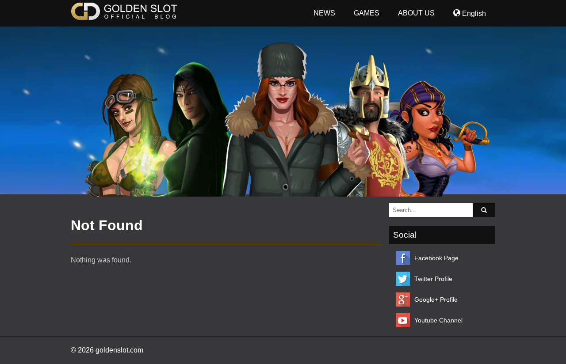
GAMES (366, 13)
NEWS (324, 13)
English (473, 13)
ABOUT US (416, 13)
